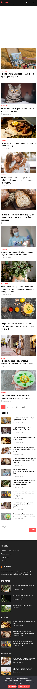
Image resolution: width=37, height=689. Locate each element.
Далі (23, 407)
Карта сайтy (4, 560)
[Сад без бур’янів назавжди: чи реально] (6, 606)
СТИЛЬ (3, 358)
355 (17, 407)
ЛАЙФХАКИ (4, 71)
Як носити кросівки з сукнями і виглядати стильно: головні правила (17, 362)
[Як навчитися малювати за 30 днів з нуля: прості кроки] (6, 418)
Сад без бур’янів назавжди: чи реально (22, 605)
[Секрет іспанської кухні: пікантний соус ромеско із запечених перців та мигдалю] (6, 492)
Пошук (3, 527)
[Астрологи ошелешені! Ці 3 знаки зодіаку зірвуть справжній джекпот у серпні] (6, 669)
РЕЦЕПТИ (3, 140)
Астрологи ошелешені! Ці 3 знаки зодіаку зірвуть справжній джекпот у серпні (23, 668)
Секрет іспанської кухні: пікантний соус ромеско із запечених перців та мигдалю (17, 326)
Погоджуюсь (12, 686)
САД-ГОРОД (4, 284)
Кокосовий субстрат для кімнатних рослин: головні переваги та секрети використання (18, 289)
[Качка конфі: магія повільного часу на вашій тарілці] (6, 438)
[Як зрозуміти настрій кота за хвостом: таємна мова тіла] (6, 428)
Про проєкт (5, 557)
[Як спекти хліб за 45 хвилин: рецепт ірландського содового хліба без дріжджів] (6, 459)
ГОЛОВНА (4, 546)
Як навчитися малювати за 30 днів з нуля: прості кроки (17, 75)
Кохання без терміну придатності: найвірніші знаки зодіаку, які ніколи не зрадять (17, 180)
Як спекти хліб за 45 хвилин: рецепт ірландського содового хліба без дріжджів (17, 217)
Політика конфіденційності (10, 551)
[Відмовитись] (35, 683)
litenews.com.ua (18, 574)
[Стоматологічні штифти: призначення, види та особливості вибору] (6, 470)
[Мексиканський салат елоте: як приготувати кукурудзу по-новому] (6, 514)
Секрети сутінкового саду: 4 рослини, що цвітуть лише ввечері (23, 596)
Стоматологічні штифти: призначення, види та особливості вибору (18, 253)
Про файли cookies (23, 686)
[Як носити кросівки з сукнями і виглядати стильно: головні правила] (6, 503)
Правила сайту (6, 554)
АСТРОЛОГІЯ (4, 175)
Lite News (5, 2)
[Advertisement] (18, 25)
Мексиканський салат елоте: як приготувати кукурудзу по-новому (16, 396)
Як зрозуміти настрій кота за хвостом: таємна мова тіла (22, 429)
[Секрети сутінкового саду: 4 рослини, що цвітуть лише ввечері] (6, 596)
